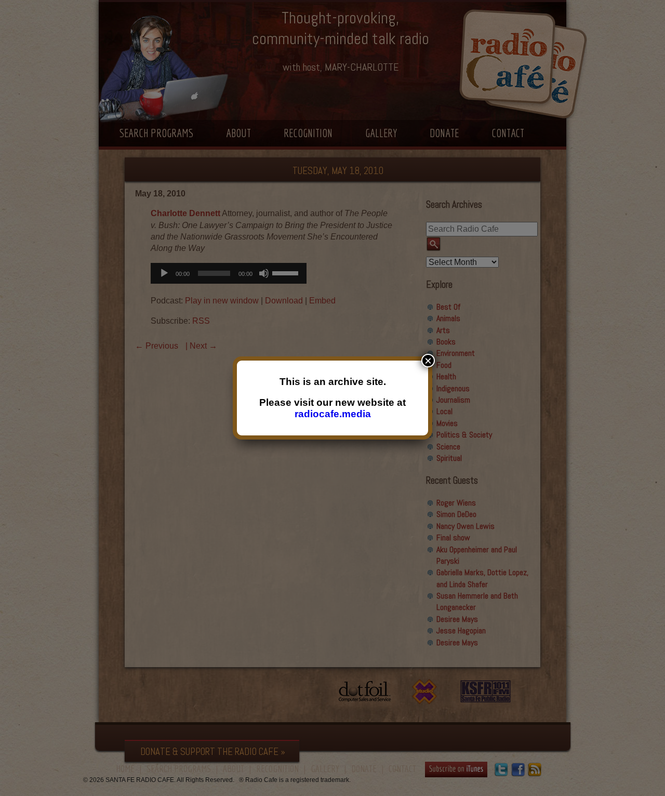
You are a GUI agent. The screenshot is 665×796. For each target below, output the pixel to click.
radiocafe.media (333, 413)
